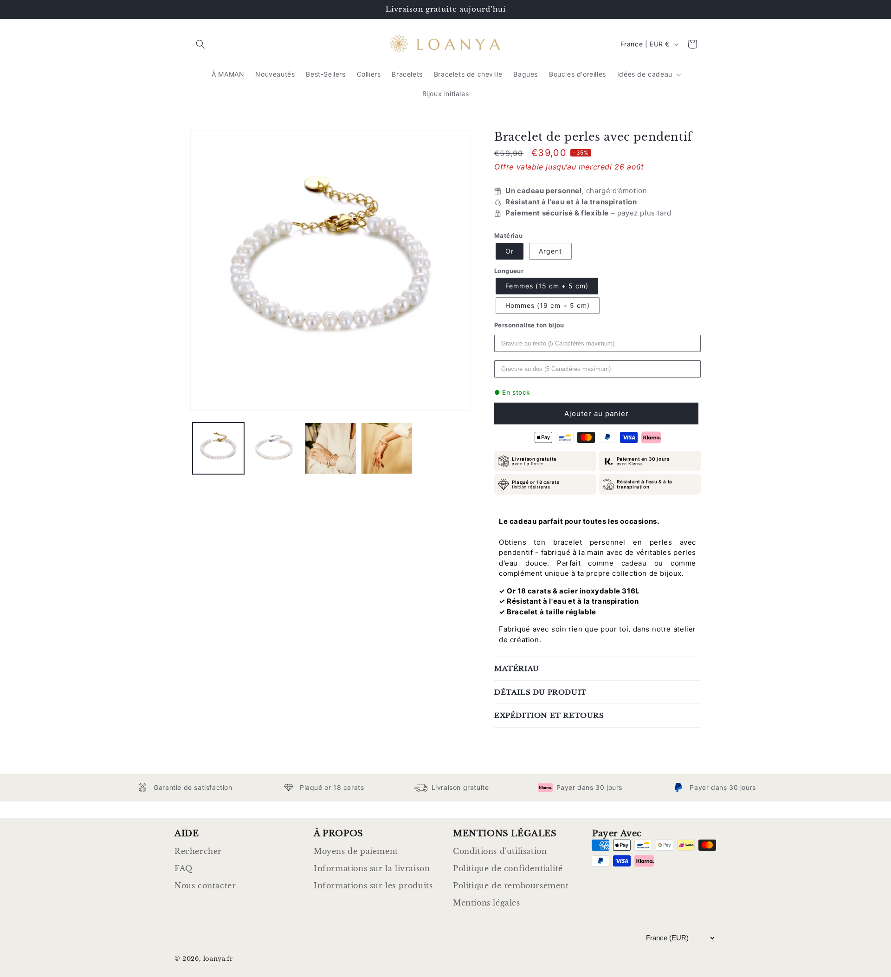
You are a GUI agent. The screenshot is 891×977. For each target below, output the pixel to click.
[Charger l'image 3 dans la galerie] (330, 448)
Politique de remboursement (511, 885)
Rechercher (198, 851)
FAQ (183, 868)
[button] (200, 44)
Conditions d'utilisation (500, 851)
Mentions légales (486, 902)
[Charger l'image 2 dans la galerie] (274, 448)
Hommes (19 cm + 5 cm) (547, 305)
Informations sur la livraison (372, 868)
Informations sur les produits (373, 885)
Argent (550, 251)
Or (509, 251)
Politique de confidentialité (508, 868)
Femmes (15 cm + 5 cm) (546, 286)
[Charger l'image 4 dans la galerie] (387, 448)
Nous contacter (205, 885)
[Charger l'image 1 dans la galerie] (218, 448)
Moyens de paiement (356, 851)
